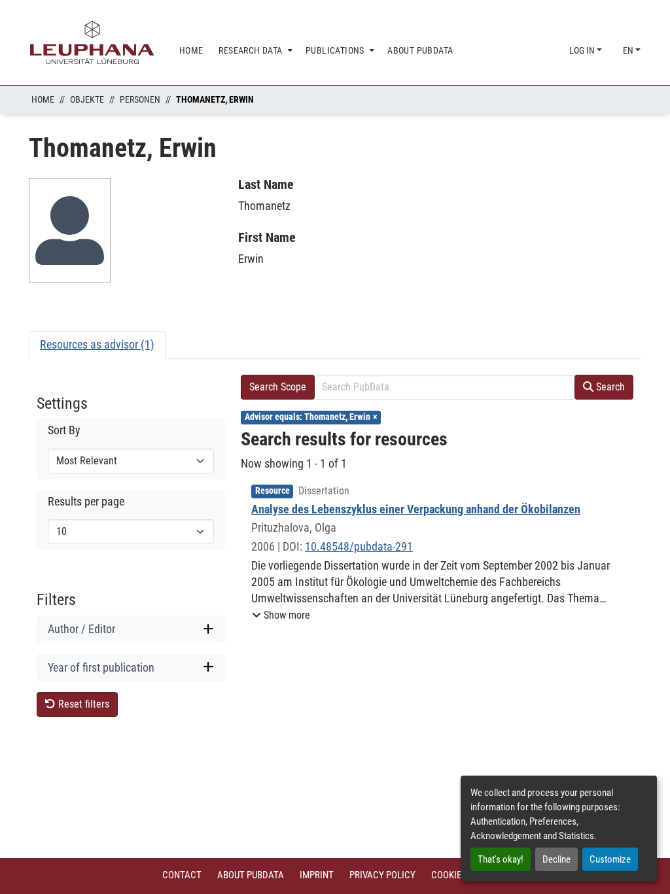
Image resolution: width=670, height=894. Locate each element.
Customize (610, 859)
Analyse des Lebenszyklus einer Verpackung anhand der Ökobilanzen (415, 509)
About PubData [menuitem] (420, 50)
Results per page (86, 501)
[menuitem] (254, 50)
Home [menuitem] (191, 50)
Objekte (87, 99)
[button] (281, 615)
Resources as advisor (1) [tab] (97, 344)
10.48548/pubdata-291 (359, 546)
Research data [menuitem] (250, 50)
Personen (140, 99)
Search (609, 387)
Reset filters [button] (82, 704)
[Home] (92, 42)
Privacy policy (382, 875)
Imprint (317, 875)
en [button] (629, 50)
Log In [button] (583, 50)
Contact (182, 875)
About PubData (250, 875)
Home (42, 99)
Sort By (64, 430)
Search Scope (277, 387)
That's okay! (500, 859)
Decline (556, 859)
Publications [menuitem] (335, 50)
